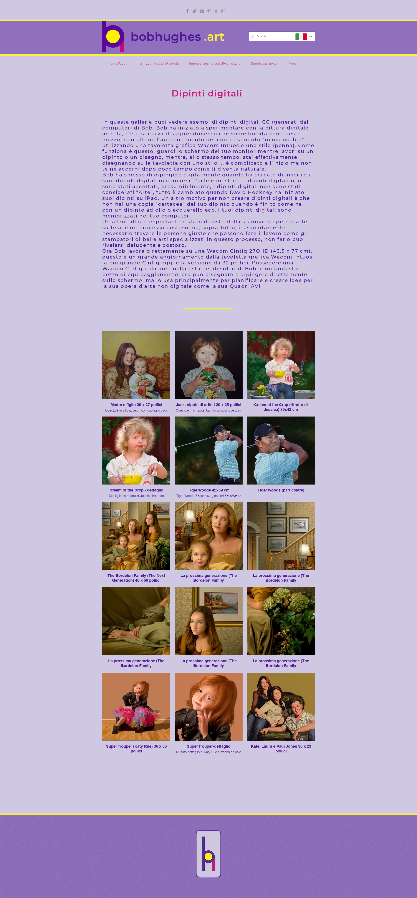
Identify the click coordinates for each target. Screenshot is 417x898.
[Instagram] (223, 11)
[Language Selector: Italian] (303, 36)
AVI (256, 286)
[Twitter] (194, 11)
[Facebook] (187, 11)
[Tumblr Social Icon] (216, 11)
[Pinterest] (209, 11)
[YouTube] (202, 11)
